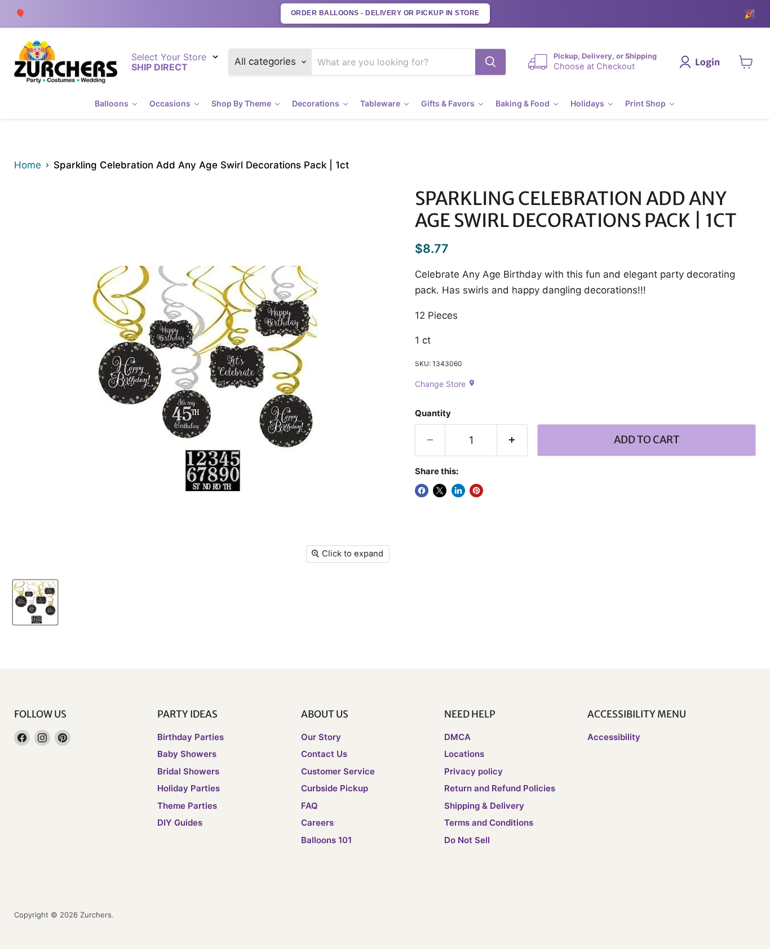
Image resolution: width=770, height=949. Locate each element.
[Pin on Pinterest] (476, 490)
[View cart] (746, 62)
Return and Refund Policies (499, 788)
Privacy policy (473, 771)
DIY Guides (179, 822)
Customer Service (338, 771)
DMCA (457, 737)
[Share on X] (439, 490)
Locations (464, 753)
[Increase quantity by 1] (512, 440)
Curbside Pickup (334, 788)
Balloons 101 (326, 840)
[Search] (490, 62)
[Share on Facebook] (421, 490)
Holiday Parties (188, 788)
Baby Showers (186, 753)
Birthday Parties (190, 737)
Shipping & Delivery (484, 805)
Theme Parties (187, 805)
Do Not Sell (467, 840)
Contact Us (324, 753)
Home (27, 165)
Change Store (445, 384)
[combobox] (394, 62)
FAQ (309, 805)
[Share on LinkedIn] (458, 490)
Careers (317, 822)
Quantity (433, 413)
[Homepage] (65, 62)
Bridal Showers (188, 771)
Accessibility (613, 737)
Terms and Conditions (488, 822)
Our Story (321, 737)
